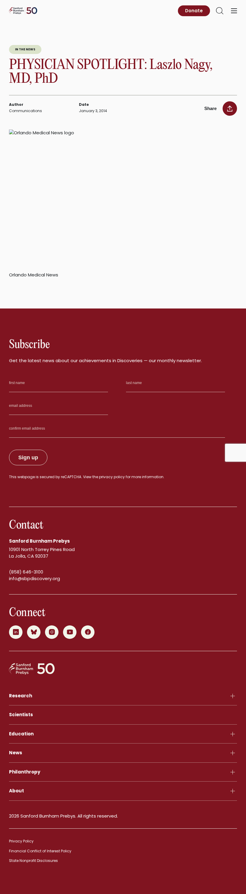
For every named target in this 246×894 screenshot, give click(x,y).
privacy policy (112, 476)
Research (20, 696)
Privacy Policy (21, 841)
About (16, 791)
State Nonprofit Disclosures (33, 860)
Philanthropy (24, 772)
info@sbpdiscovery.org (34, 578)
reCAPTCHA (71, 476)
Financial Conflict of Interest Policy (40, 851)
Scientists (21, 714)
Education (21, 734)
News (15, 752)
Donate (194, 10)
